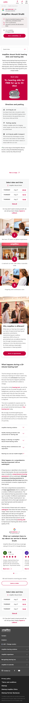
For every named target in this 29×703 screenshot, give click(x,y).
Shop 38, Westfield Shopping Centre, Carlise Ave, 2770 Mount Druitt (14, 19)
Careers (4, 636)
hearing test (16, 387)
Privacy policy (6, 679)
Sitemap (4, 686)
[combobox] (14, 49)
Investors (4, 640)
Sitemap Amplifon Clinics (10, 689)
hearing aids (21, 520)
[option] (12, 560)
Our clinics (4, 6)
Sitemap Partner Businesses (11, 693)
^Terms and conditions (9, 682)
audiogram (5, 509)
